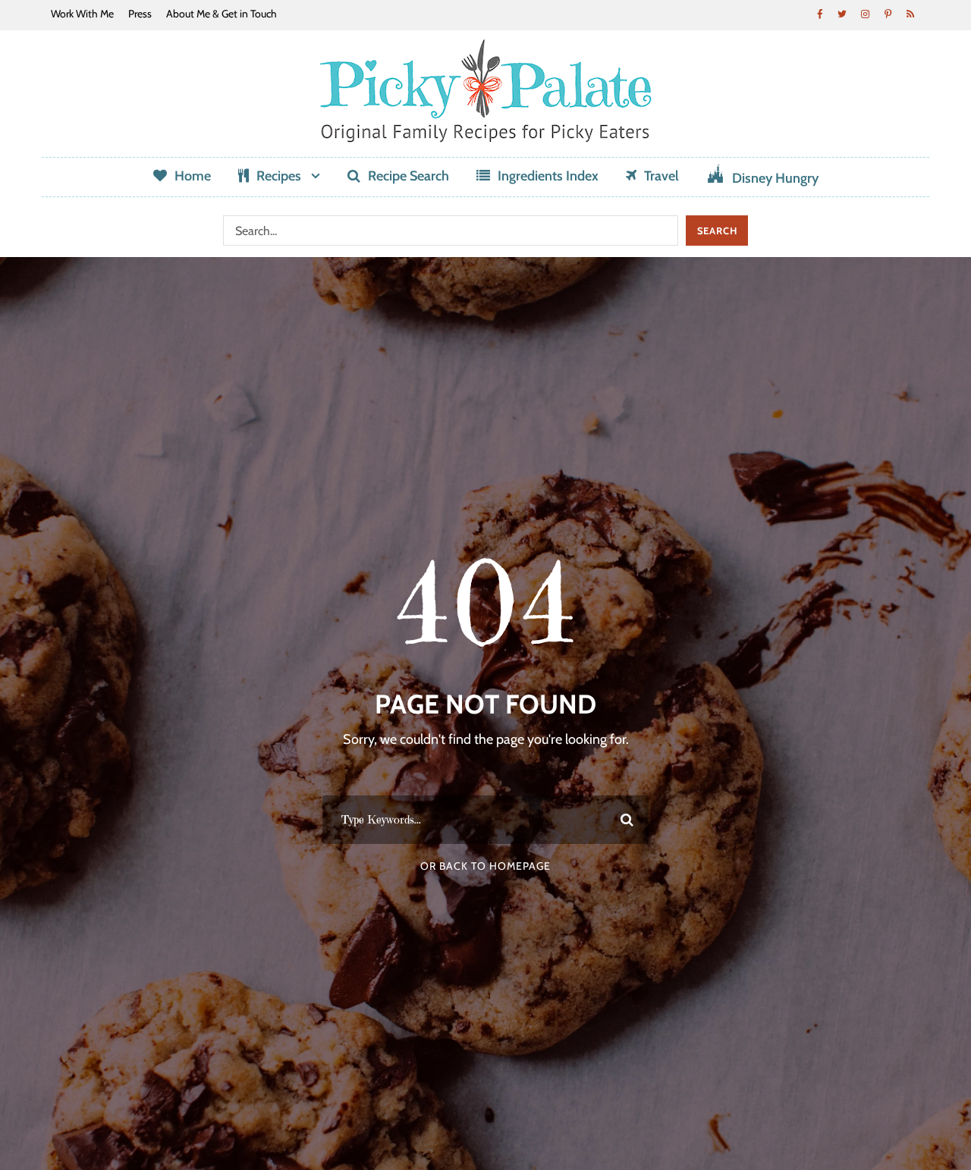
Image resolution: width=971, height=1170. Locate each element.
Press (140, 13)
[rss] (910, 14)
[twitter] (842, 14)
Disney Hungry (775, 178)
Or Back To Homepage (485, 866)
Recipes (278, 176)
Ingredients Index (548, 176)
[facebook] (819, 14)
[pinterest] (887, 14)
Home (192, 176)
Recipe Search (408, 176)
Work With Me (82, 13)
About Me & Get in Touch (221, 13)
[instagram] (865, 14)
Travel (661, 176)
